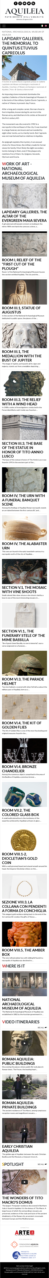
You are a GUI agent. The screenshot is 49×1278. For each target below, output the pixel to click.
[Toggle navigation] (4, 26)
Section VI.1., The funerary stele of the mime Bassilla (23, 635)
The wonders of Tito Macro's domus (22, 1200)
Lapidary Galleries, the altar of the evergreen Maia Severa (24, 216)
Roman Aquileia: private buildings (19, 1105)
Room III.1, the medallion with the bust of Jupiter (22, 355)
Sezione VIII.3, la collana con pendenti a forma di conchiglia (24, 906)
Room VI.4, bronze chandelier (19, 768)
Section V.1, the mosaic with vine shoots (24, 589)
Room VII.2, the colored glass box (20, 812)
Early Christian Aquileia (17, 1148)
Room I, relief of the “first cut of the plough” (21, 264)
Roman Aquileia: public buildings (18, 1061)
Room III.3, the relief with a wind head (21, 401)
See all (41, 1027)
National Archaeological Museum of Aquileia (21, 1003)
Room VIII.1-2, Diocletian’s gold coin (19, 858)
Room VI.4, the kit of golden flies (21, 725)
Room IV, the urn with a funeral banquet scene (23, 500)
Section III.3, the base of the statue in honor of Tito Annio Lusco (22, 449)
